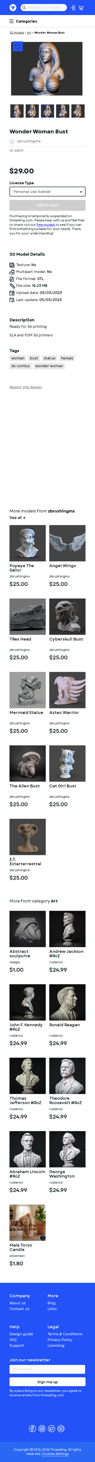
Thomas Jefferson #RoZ (25, 1100)
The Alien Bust (25, 786)
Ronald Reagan (64, 1025)
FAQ (13, 1339)
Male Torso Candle (21, 1247)
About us (18, 1303)
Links (52, 1308)
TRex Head (20, 639)
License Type (22, 183)
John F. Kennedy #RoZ (26, 1027)
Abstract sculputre (20, 954)
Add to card (47, 205)
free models (45, 225)
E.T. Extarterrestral (25, 862)
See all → (18, 518)
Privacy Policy (60, 1339)
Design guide (21, 1334)
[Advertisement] (47, 448)
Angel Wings (62, 566)
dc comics (20, 365)
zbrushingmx (29, 141)
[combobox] (48, 191)
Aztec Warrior (64, 713)
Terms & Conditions (65, 1334)
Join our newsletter (30, 1360)
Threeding (13, 7)
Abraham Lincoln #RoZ (27, 1174)
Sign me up (47, 1382)
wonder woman (49, 365)
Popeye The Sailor (22, 568)
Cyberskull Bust (66, 639)
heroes (67, 358)
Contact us (19, 1308)
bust (34, 358)
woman (17, 358)
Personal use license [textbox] (31, 191)
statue (49, 358)
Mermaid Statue (26, 713)
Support (17, 1345)
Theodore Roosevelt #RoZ (65, 1100)
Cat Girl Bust (62, 786)
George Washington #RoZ (62, 1174)
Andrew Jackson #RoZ (66, 954)
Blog (52, 1303)
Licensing (56, 1345)
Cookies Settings (55, 1454)
